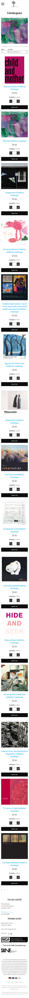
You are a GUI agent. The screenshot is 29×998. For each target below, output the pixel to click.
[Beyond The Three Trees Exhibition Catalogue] (14, 334)
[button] (2, 4)
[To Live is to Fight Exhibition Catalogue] (14, 779)
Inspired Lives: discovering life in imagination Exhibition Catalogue (14, 754)
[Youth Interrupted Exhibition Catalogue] (14, 556)
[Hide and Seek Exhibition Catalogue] (14, 611)
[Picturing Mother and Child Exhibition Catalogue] (14, 665)
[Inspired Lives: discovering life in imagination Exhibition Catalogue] (14, 722)
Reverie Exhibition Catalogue (14, 141)
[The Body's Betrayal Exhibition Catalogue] (14, 833)
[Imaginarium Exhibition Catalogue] (14, 163)
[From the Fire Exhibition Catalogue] (14, 445)
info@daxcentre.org (6, 912)
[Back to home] (14, 4)
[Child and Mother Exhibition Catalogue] (14, 57)
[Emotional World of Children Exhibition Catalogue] (14, 220)
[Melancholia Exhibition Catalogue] (14, 391)
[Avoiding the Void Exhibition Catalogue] (14, 499)
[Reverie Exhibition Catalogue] (14, 112)
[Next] (8, 889)
